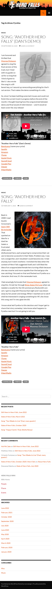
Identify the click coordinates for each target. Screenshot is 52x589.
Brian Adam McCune (33, 285)
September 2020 (7, 521)
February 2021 (6, 512)
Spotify (4, 149)
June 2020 (5, 530)
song (26, 178)
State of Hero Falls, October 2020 (13, 425)
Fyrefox (18, 178)
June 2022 (5, 508)
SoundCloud (6, 161)
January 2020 (6, 552)
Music (3, 33)
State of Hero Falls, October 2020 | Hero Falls (18, 462)
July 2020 (4, 526)
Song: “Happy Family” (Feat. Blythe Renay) (16, 430)
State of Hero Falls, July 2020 (27, 466)
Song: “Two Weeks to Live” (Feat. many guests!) (18, 421)
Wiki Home (5, 479)
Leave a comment (27, 46)
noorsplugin (28, 584)
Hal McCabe (6, 446)
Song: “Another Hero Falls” (23, 198)
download (7, 178)
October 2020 (6, 517)
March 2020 (5, 543)
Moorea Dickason (8, 61)
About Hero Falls (44, 462)
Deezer (4, 167)
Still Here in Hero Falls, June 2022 (14, 412)
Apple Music (6, 158)
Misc (3, 568)
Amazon (4, 152)
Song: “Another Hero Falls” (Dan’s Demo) (23, 39)
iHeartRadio (6, 169)
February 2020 (6, 547)
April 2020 (5, 539)
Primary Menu (49, 13)
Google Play (6, 164)
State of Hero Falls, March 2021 (13, 417)
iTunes (4, 155)
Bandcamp (5, 146)
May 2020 (5, 534)
